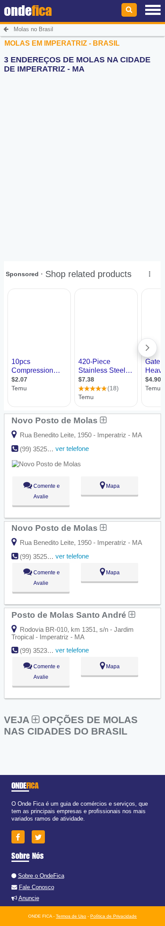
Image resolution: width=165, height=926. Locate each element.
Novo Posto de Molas (55, 420)
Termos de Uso (71, 916)
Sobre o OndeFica (41, 875)
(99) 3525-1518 (41, 449)
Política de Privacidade (113, 916)
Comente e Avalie (46, 491)
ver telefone (72, 448)
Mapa (112, 486)
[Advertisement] (82, 162)
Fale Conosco (36, 887)
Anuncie (28, 898)
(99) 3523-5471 (41, 650)
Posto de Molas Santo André (69, 615)
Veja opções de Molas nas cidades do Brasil (71, 725)
